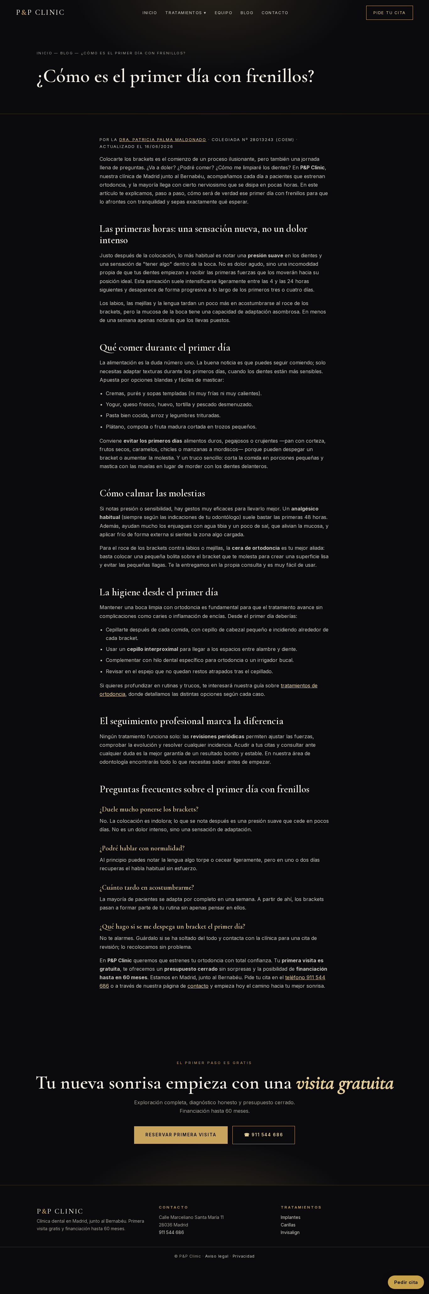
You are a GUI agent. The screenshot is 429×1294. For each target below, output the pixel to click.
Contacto (275, 12)
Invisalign (290, 1232)
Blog (247, 12)
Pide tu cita (389, 12)
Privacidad (244, 1256)
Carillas (288, 1224)
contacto (198, 986)
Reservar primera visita (180, 1134)
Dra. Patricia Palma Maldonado (162, 139)
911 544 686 (171, 1232)
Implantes (291, 1217)
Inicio (150, 12)
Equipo (223, 12)
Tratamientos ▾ (186, 12)
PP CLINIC (40, 12)
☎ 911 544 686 (263, 1134)
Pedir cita (406, 1282)
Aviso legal (216, 1256)
